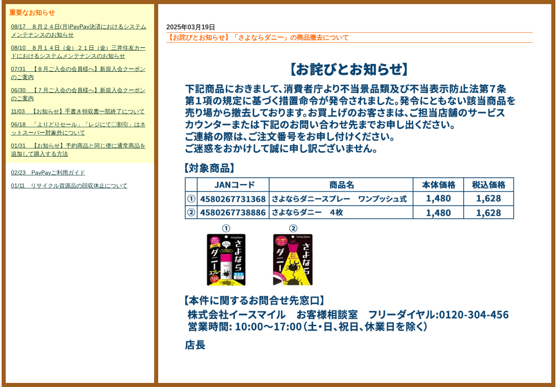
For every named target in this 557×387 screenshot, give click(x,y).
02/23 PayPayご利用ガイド (48, 172)
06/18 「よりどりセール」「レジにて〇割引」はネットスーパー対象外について (78, 128)
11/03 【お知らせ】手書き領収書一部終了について (78, 111)
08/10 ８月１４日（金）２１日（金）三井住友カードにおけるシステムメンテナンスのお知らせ (78, 51)
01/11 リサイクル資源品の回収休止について (69, 185)
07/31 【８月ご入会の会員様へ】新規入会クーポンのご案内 (78, 73)
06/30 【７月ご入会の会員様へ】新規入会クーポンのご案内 (78, 94)
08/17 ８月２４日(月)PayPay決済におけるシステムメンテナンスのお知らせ (78, 30)
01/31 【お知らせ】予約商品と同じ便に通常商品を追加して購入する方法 (78, 149)
